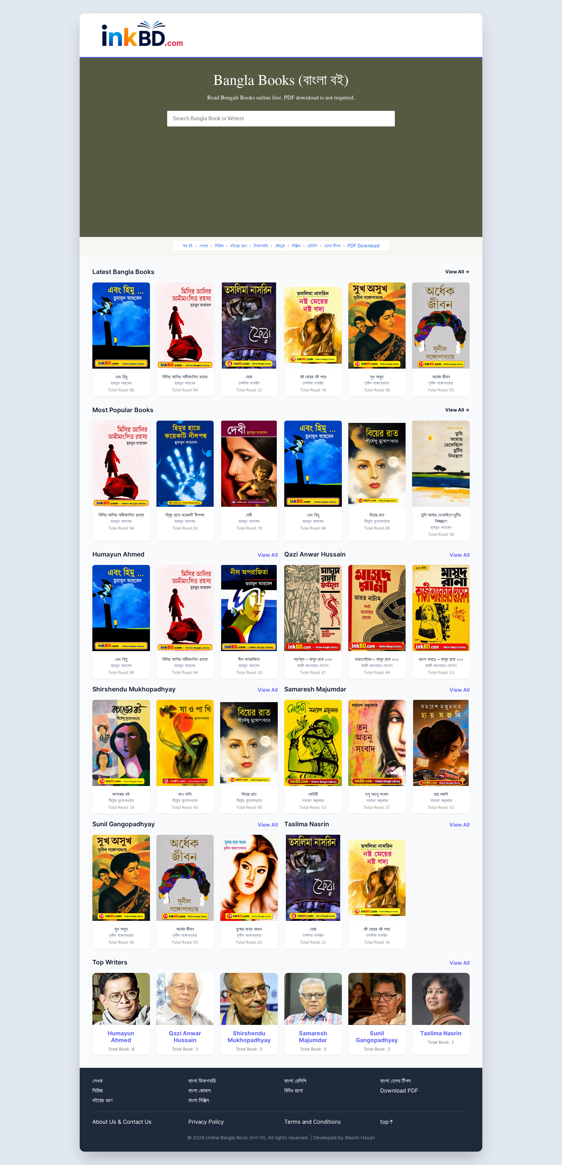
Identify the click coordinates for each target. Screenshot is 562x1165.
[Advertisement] (281, 175)
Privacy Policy (206, 1122)
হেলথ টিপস (332, 245)
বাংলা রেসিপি (295, 1081)
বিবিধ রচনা (293, 1090)
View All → (457, 271)
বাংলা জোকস (199, 1090)
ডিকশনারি (261, 245)
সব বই (188, 245)
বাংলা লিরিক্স (198, 1100)
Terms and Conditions (312, 1122)
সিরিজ (219, 245)
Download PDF (399, 1090)
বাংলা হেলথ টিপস (395, 1081)
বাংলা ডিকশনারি (202, 1081)
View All (268, 555)
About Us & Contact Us (122, 1122)
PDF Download (363, 245)
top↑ (387, 1122)
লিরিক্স (296, 245)
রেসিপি (312, 245)
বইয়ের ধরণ (238, 245)
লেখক (203, 245)
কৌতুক (280, 245)
